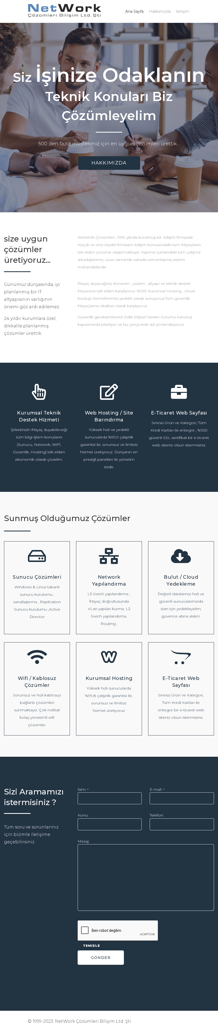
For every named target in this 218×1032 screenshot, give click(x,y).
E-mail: (157, 789)
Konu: (83, 815)
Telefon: (157, 815)
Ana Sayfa (134, 11)
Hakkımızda (160, 11)
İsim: (83, 789)
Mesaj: (83, 841)
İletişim (182, 11)
